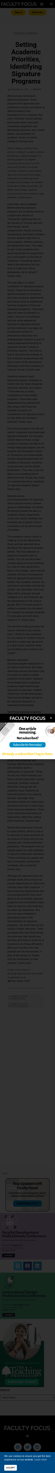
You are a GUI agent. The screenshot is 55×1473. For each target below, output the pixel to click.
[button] (51, 718)
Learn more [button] (40, 1459)
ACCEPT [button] (10, 1467)
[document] (27, 736)
